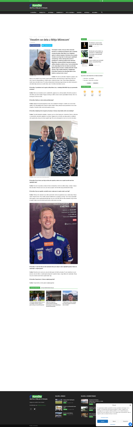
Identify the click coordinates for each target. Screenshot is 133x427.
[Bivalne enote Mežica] (58, 414)
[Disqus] (54, 332)
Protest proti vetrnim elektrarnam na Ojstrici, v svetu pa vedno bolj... (96, 401)
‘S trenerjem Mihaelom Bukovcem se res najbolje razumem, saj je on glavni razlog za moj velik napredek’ (37, 303)
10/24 (85, 95)
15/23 (92, 95)
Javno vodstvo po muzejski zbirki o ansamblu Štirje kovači (96, 62)
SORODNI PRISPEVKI (34, 287)
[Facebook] (100, 1)
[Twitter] (102, 1)
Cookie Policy (112, 424)
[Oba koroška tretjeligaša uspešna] (58, 401)
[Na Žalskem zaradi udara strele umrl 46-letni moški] (84, 45)
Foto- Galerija (70, 12)
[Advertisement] (66, 24)
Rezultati (95, 83)
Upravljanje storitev (104, 417)
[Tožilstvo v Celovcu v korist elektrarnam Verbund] (84, 409)
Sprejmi (102, 421)
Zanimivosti (59, 12)
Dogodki (79, 12)
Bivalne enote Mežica (68, 413)
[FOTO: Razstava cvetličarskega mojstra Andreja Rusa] (84, 415)
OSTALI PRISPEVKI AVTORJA (47, 287)
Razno (90, 46)
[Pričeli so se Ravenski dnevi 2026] (58, 408)
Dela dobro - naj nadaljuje (89, 78)
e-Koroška (33, 12)
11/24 (100, 95)
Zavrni (114, 421)
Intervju (86, 12)
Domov (31, 36)
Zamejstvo (42, 12)
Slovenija (50, 12)
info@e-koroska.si (42, 405)
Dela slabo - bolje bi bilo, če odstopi (91, 80)
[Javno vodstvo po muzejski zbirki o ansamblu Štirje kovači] (84, 63)
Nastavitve (125, 421)
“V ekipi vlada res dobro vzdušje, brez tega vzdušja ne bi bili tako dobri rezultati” (69, 303)
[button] (130, 405)
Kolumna (94, 12)
